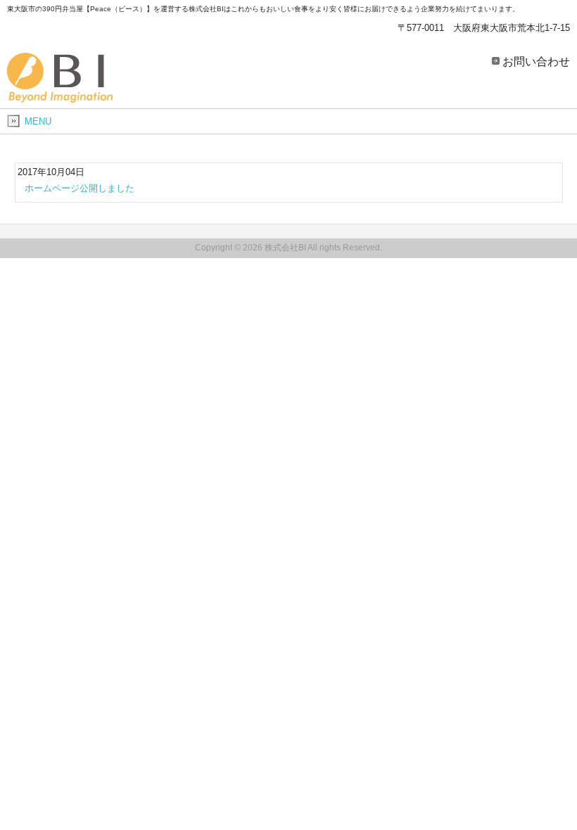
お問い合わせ (536, 61)
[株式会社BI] (60, 97)
